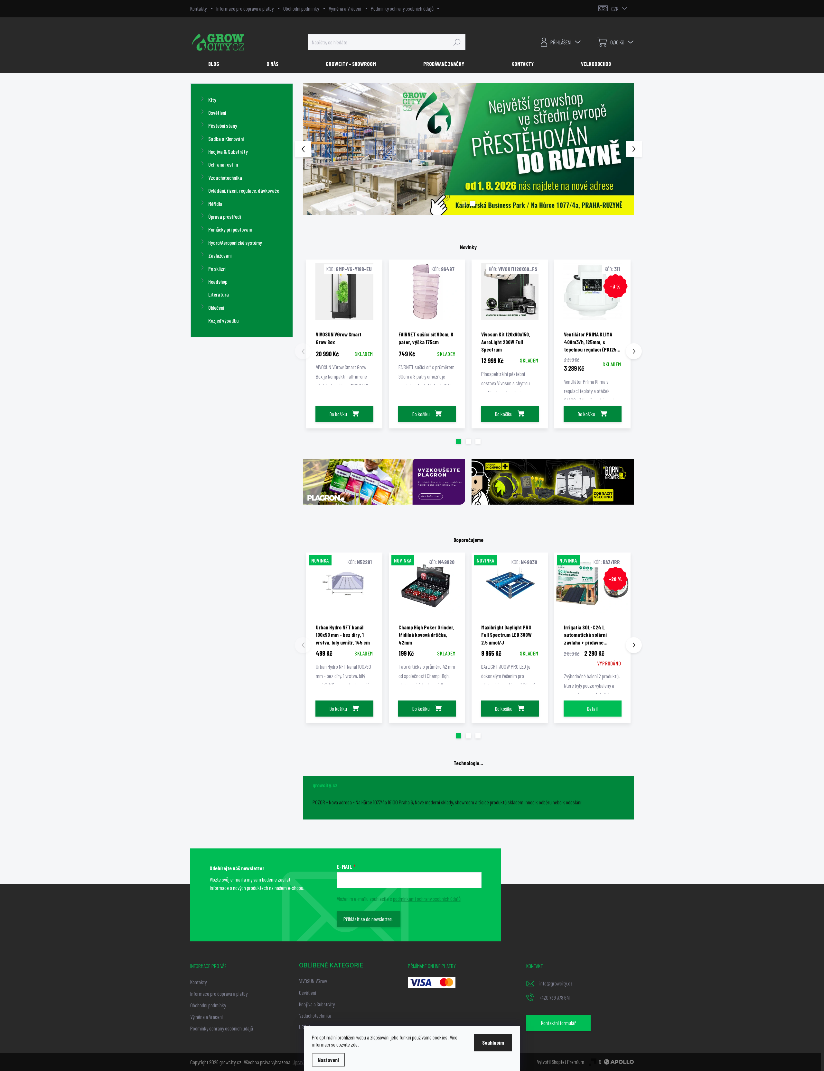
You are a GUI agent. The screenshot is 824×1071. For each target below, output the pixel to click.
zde (354, 1044)
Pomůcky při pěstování (230, 229)
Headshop (217, 281)
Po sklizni (217, 268)
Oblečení (216, 307)
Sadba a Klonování (226, 138)
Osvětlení (217, 112)
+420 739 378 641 (554, 997)
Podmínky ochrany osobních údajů (402, 8)
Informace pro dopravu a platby (245, 8)
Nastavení (328, 1060)
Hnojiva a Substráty (317, 1004)
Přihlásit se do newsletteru (368, 919)
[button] (316, 149)
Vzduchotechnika (225, 177)
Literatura (218, 294)
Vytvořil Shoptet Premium (560, 1061)
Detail (592, 708)
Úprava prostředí (224, 216)
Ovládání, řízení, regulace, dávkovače (243, 190)
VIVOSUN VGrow (313, 981)
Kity (212, 99)
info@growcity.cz (556, 983)
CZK (614, 8)
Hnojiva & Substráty (228, 151)
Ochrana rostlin (223, 164)
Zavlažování (219, 255)
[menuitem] (216, 63)
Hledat (457, 42)
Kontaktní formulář (558, 1023)
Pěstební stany (222, 125)
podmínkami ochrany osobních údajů (427, 898)
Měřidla (215, 203)
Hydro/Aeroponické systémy (235, 242)
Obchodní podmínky (301, 8)
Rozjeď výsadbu (223, 320)
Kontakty (198, 8)
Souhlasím (493, 1042)
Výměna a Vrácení (345, 8)
